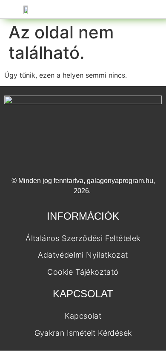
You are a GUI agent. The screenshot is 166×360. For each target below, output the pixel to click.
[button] (77, 9)
